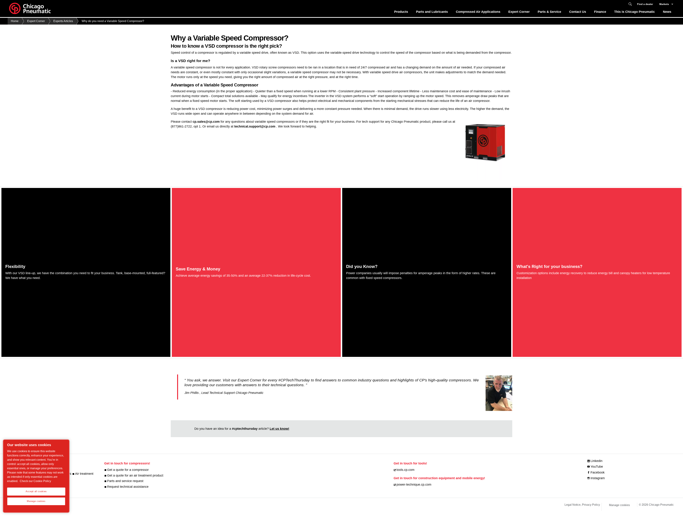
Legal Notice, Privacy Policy (582, 504)
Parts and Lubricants (432, 12)
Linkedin (596, 461)
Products (401, 12)
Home (14, 21)
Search (630, 4)
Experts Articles (63, 21)
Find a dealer (645, 4)
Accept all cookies (36, 491)
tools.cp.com (405, 470)
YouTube (597, 466)
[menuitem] (401, 12)
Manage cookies (619, 505)
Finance (600, 12)
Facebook (598, 472)
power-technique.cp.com (413, 484)
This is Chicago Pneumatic (634, 12)
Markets (664, 4)
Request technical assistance (128, 486)
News (667, 12)
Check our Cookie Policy (35, 481)
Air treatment (84, 473)
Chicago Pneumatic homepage (30, 8)
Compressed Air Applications (478, 12)
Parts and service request (125, 481)
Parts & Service (549, 12)
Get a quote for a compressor (128, 470)
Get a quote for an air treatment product (135, 475)
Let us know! (279, 428)
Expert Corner (519, 12)
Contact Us (577, 12)
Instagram (598, 478)
